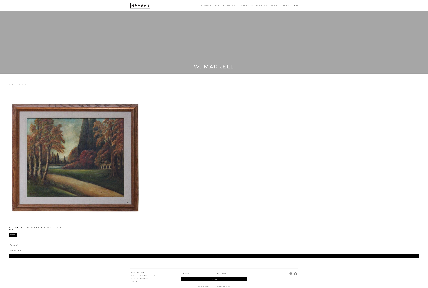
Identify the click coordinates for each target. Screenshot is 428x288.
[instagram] (290, 273)
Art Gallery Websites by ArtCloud (220, 286)
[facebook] (295, 273)
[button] (219, 5)
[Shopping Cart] (297, 5)
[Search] (294, 5)
